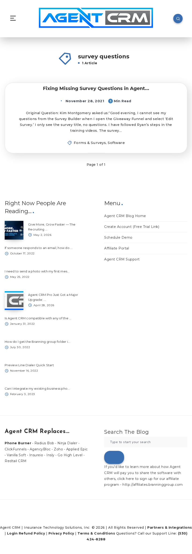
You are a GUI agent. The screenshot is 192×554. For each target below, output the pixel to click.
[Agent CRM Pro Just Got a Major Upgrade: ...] (14, 300)
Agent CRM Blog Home (125, 216)
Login (12, 533)
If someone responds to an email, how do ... (39, 248)
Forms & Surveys (90, 142)
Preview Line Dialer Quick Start (29, 365)
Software (116, 142)
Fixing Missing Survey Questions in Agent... (96, 88)
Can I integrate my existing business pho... (37, 388)
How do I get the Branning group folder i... (37, 341)
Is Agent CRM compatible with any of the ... (38, 318)
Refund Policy (32, 533)
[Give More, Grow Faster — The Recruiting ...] (14, 230)
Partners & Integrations (169, 527)
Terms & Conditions (96, 533)
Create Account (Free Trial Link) (131, 227)
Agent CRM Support (122, 259)
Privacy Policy (61, 533)
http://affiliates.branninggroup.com (152, 484)
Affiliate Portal (116, 248)
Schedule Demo (118, 237)
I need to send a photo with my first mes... (37, 271)
